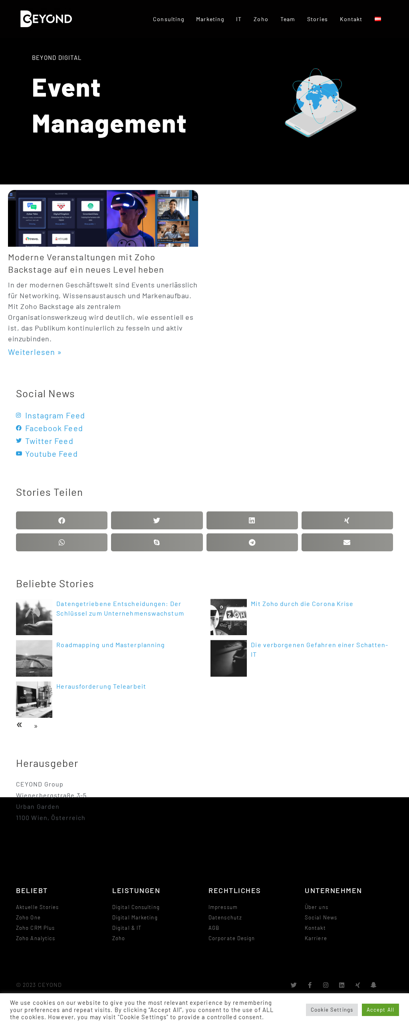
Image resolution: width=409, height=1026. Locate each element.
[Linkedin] (342, 985)
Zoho (261, 19)
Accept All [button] (380, 1009)
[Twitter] (294, 985)
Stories (317, 19)
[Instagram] (326, 985)
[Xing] (358, 985)
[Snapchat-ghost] (374, 985)
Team (287, 19)
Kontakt (351, 19)
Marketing (210, 19)
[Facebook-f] (310, 985)
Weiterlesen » (35, 352)
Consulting (168, 19)
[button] (61, 520)
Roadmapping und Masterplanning (110, 644)
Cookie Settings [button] (332, 1009)
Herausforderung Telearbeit (101, 686)
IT (239, 19)
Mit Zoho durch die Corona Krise (302, 603)
